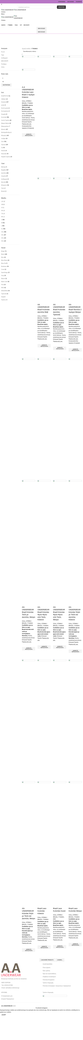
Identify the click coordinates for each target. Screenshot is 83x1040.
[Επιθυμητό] (24, 131)
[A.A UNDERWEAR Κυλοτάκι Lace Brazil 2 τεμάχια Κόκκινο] (28, 62)
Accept (4, 1014)
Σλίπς (23, 101)
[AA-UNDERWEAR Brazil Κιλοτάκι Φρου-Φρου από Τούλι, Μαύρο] (59, 419)
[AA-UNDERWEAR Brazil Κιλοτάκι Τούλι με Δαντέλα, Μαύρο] (28, 419)
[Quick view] (24, 139)
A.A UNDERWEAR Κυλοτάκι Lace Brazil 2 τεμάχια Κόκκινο (28, 92)
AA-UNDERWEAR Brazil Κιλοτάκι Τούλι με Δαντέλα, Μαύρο (28, 612)
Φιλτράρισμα (6, 85)
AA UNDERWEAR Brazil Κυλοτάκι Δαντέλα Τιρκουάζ (59, 310)
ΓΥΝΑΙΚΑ (30, 103)
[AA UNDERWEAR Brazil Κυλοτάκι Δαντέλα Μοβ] (44, 116)
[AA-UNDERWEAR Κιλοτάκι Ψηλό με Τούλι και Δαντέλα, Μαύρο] (28, 720)
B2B (54, 919)
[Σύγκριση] (24, 84)
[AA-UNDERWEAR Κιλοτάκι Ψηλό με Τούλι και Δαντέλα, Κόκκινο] (75, 419)
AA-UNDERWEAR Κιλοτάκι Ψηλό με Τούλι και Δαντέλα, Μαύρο (28, 913)
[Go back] (3, 36)
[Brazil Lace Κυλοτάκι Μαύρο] (75, 720)
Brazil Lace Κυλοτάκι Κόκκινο (42, 910)
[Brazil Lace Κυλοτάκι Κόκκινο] (44, 720)
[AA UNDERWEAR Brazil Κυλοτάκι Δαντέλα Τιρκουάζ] (59, 116)
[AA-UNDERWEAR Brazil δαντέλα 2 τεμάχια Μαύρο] (75, 116)
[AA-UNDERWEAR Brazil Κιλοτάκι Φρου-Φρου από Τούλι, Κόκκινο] (44, 419)
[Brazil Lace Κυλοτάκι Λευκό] (59, 720)
